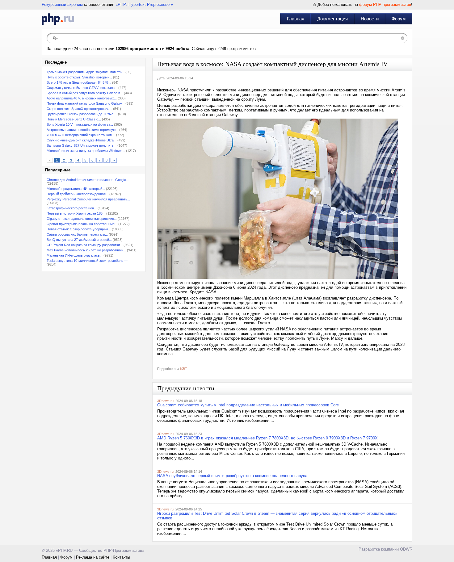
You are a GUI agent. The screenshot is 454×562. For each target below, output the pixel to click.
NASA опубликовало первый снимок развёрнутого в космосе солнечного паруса (232, 475)
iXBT (183, 369)
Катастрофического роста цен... (72, 208)
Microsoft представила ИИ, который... (76, 189)
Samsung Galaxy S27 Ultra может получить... (81, 145)
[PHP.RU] (58, 19)
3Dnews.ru (165, 401)
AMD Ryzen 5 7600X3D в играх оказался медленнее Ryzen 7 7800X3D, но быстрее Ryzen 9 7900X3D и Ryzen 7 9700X (267, 438)
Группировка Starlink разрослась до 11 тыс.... (82, 114)
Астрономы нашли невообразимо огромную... (82, 130)
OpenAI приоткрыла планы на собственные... (82, 224)
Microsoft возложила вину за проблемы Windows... (86, 151)
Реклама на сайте (92, 557)
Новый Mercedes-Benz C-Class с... (74, 119)
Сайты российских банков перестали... (77, 234)
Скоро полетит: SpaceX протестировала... (79, 109)
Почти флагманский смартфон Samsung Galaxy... (85, 103)
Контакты (121, 557)
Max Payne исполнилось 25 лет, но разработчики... (86, 250)
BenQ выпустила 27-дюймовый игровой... (79, 239)
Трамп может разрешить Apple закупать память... (85, 72)
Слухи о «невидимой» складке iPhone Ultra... (81, 140)
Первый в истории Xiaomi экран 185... (76, 213)
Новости (370, 18)
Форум (399, 18)
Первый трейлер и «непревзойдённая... (77, 194)
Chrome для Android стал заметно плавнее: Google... (88, 180)
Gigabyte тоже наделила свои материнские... (82, 218)
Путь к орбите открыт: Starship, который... (79, 77)
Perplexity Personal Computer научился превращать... (88, 199)
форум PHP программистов (385, 4)
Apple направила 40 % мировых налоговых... (82, 98)
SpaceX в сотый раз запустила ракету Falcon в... (85, 93)
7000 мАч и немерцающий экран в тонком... (81, 135)
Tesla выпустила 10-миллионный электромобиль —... (88, 260)
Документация (332, 18)
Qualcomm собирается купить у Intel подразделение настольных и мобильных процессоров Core (248, 405)
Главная (295, 18)
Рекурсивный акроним (62, 4)
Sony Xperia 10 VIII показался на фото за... (80, 124)
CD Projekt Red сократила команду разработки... (85, 245)
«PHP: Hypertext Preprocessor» (144, 4)
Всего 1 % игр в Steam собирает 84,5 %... (79, 82)
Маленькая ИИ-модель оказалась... (75, 255)
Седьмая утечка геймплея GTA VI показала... (82, 88)
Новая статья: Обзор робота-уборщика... (79, 229)
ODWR (406, 549)
